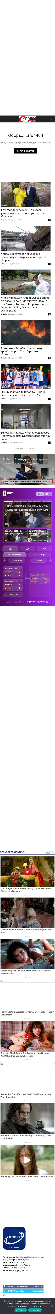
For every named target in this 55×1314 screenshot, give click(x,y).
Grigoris (4, 220)
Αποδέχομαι (21, 1310)
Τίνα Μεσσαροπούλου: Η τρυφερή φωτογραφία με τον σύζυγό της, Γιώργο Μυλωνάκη (24, 213)
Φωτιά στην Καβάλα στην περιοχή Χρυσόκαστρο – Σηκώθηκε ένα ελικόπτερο (21, 351)
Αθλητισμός (5, 388)
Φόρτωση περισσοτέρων (24, 448)
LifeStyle (4, 206)
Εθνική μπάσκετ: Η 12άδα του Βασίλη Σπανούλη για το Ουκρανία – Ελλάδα (23, 393)
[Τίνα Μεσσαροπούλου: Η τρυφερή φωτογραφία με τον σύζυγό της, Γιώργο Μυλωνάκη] (26, 194)
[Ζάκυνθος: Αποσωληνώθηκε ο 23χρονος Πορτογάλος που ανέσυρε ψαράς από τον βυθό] (26, 416)
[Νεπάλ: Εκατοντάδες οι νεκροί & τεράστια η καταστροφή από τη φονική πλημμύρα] (26, 238)
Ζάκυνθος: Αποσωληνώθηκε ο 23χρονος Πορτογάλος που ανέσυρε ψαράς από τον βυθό (25, 436)
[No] (52, 1306)
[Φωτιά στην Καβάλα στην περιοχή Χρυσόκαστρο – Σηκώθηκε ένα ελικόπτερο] (26, 332)
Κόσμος (3, 249)
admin (3, 264)
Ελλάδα (3, 293)
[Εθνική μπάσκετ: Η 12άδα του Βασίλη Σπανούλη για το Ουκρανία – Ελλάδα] (26, 376)
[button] (4, 119)
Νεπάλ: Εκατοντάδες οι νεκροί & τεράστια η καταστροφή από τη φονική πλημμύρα (24, 257)
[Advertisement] (27, 28)
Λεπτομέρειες (35, 1310)
